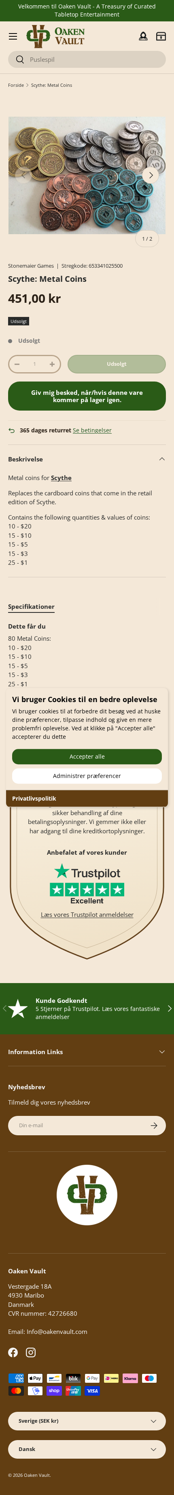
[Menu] (13, 36)
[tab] (31, 606)
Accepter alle (87, 756)
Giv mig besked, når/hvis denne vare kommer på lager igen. (87, 396)
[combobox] (87, 59)
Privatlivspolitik (34, 798)
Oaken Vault (37, 1475)
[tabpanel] (87, 655)
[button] (161, 36)
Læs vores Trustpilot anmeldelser (87, 914)
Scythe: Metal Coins (51, 85)
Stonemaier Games (31, 265)
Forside (16, 85)
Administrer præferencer (87, 776)
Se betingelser (92, 430)
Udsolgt (117, 363)
